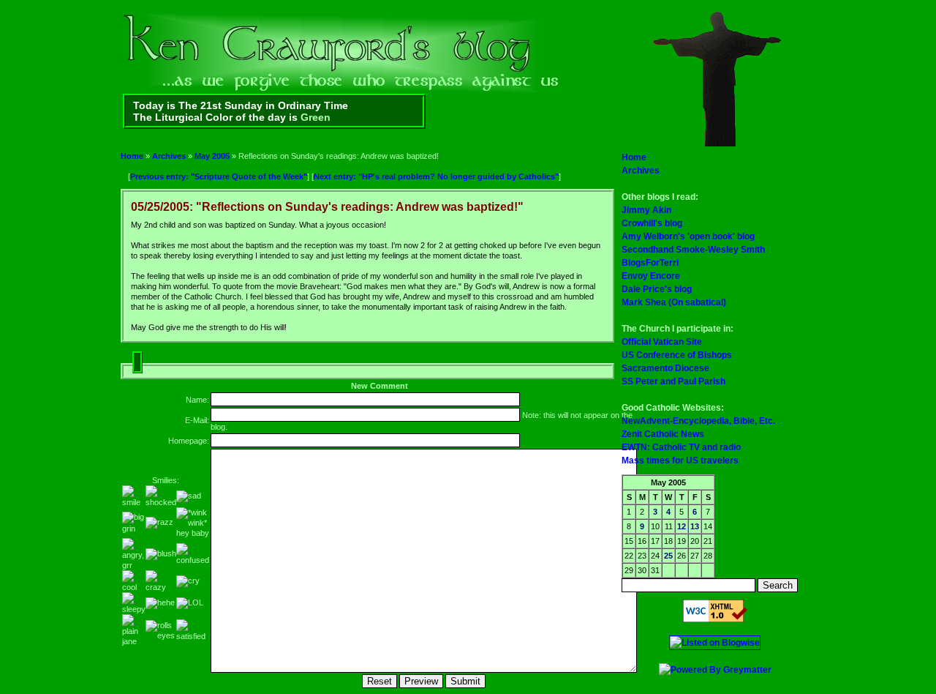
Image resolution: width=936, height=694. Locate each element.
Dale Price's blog (657, 289)
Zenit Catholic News (663, 434)
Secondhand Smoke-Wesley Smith (693, 250)
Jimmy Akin (646, 210)
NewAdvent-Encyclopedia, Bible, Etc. (698, 421)
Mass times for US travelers (680, 460)
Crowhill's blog (652, 223)
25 (668, 555)
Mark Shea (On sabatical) (674, 302)
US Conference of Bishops (677, 355)
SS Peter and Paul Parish (673, 381)
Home (132, 156)
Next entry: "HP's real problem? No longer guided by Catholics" (436, 176)
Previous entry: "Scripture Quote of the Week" (218, 176)
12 (681, 526)
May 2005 (212, 156)
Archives (169, 156)
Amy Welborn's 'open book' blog (688, 236)
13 (694, 526)
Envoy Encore (651, 276)
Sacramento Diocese (665, 368)
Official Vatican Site (662, 342)
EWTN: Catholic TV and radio (681, 447)
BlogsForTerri (650, 263)
